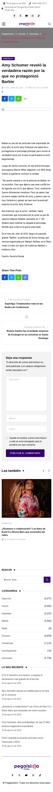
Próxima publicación (34, 327)
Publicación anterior (19, 300)
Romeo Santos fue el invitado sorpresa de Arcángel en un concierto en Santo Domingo (27, 334)
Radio (4, 628)
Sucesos (6, 635)
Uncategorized (9, 650)
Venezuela (7, 658)
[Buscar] (49, 23)
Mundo (5, 621)
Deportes (6, 598)
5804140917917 (39, 3)
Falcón (5, 606)
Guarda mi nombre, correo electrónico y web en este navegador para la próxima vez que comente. (28, 441)
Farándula (7, 523)
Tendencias (7, 643)
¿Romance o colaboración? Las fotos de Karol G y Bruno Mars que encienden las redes (23, 532)
